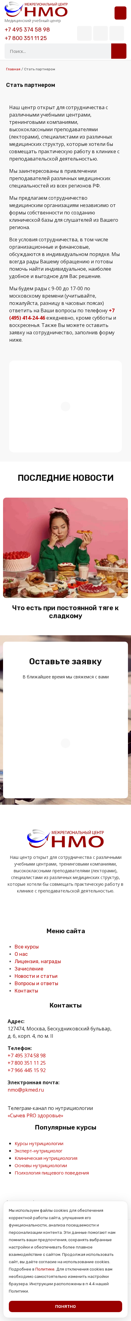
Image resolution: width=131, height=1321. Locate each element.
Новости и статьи (36, 976)
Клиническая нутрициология (46, 1158)
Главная (13, 69)
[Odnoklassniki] (58, 910)
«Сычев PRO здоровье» (35, 1115)
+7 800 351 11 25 (26, 38)
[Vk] (84, 33)
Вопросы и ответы (36, 983)
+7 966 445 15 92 (27, 1070)
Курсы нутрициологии (39, 1143)
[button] (120, 13)
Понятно (65, 1306)
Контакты (26, 991)
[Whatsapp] (116, 33)
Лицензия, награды (38, 961)
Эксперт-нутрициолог (38, 1151)
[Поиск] (118, 51)
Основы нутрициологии (41, 1165)
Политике (45, 1269)
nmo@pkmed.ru (26, 1089)
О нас (21, 954)
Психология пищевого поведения (52, 1173)
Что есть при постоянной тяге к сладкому (65, 612)
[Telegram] (100, 33)
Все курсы (27, 947)
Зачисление (29, 969)
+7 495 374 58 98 (27, 29)
